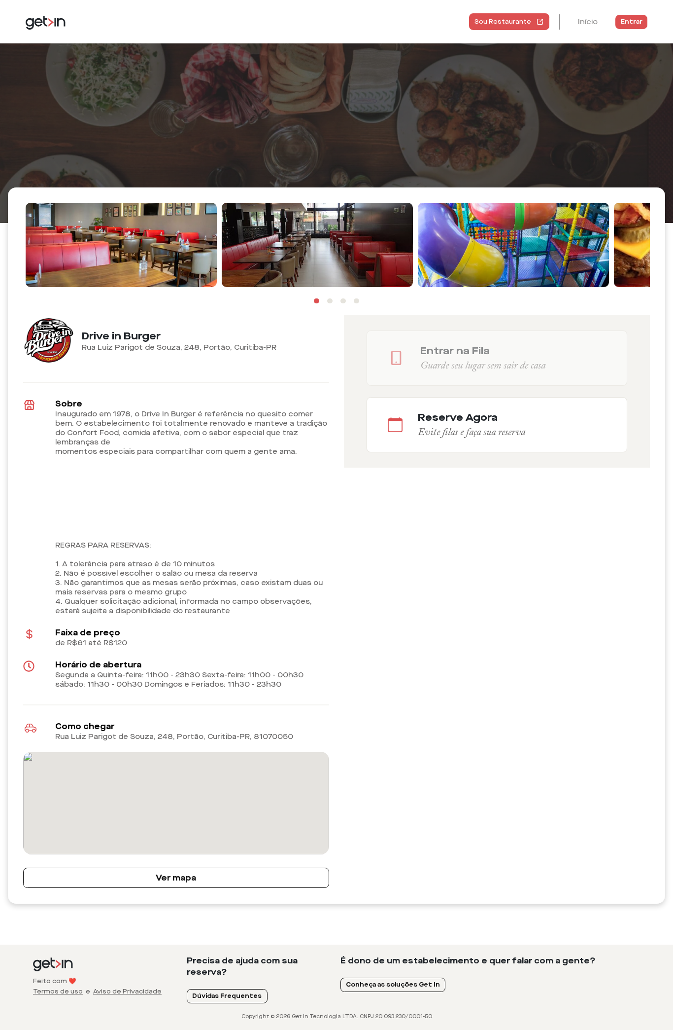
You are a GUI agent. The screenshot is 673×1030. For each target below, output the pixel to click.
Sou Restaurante (502, 22)
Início (588, 22)
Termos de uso (58, 991)
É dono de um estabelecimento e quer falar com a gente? (468, 960)
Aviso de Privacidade (127, 991)
